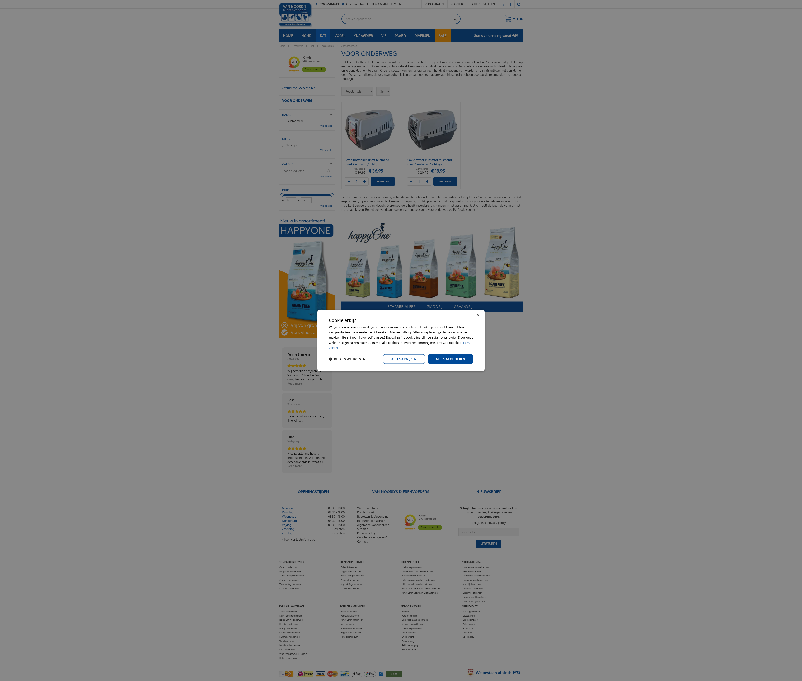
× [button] (477, 315)
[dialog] (401, 340)
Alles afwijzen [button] (404, 359)
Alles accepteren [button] (450, 359)
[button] (347, 359)
